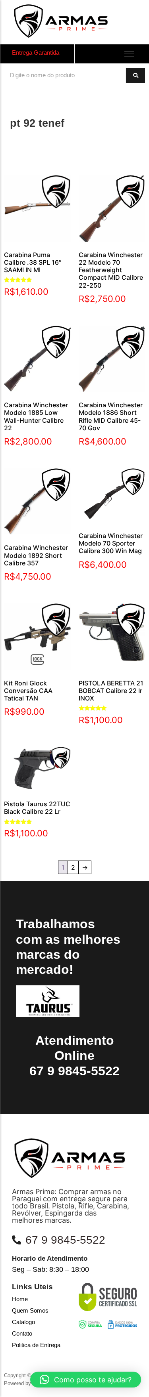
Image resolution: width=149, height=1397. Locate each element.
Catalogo (23, 1322)
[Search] (135, 75)
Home (20, 1299)
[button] (85, 1379)
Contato (22, 1333)
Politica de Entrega (36, 1345)
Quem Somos (30, 1310)
